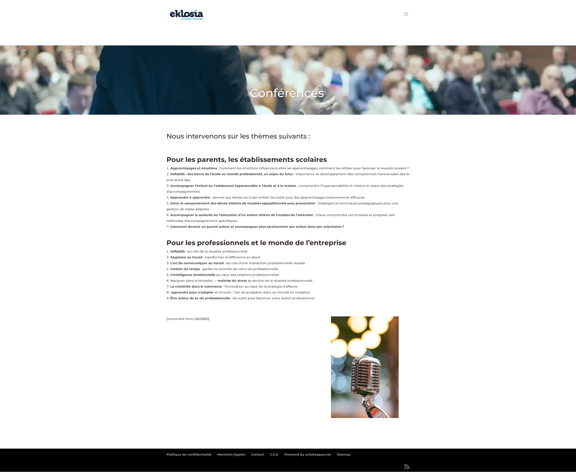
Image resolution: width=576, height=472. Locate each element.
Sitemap (344, 454)
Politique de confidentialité (189, 454)
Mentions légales (231, 454)
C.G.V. (274, 454)
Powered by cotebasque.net (307, 454)
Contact (257, 454)
